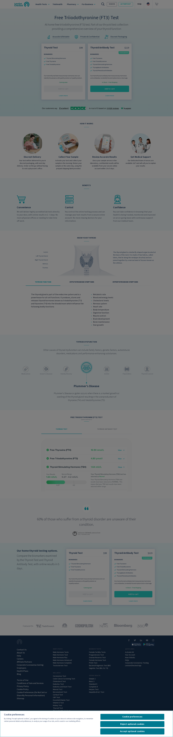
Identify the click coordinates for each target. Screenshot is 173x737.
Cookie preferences (132, 716)
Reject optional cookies (132, 724)
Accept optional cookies (132, 731)
